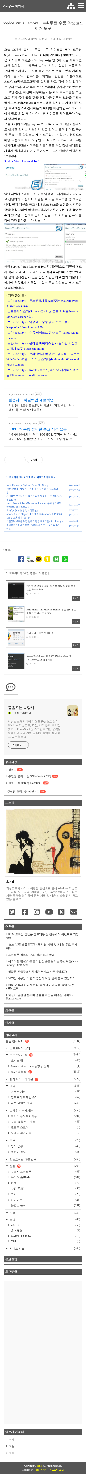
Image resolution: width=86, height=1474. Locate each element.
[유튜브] (49, 912)
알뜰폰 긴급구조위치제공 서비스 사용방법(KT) (37, 971)
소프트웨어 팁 (14, 477)
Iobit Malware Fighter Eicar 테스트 (25, 485)
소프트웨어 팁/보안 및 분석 (32, 39)
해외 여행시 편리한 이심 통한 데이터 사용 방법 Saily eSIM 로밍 (40, 986)
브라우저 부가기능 (44, 1110)
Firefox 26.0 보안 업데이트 (20, 510)
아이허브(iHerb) (45, 1177)
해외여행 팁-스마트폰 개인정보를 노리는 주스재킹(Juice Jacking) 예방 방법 (42, 963)
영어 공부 (45, 1146)
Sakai (39, 1465)
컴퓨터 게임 (45, 1091)
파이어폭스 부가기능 (45, 1116)
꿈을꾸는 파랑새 (13, 6)
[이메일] (74, 912)
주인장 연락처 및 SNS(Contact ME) (32, 776)
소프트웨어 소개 (44, 1048)
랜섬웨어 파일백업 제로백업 (31, 400)
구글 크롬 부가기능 (45, 1121)
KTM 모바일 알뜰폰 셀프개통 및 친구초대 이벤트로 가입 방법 (42, 936)
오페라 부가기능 (45, 1133)
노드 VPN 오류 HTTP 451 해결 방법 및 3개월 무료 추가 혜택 (41, 946)
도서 (45, 1194)
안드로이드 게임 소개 (45, 1097)
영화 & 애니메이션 (44, 1079)
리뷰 (44, 1213)
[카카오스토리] (47, 559)
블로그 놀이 (45, 1205)
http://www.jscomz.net (21, 394)
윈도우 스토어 (45, 1127)
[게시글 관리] (21, 460)
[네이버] (56, 559)
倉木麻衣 (45, 1230)
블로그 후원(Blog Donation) (28, 782)
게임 (44, 1086)
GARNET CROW (45, 1236)
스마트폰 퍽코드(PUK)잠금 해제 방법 (31, 954)
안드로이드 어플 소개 (44, 1159)
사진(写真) (45, 1188)
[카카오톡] (39, 559)
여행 (45, 1183)
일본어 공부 (45, 1151)
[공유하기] (16, 460)
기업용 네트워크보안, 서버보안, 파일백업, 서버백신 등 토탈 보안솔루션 (41, 408)
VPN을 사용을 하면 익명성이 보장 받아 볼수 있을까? (41, 978)
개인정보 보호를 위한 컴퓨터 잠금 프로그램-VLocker (32, 521)
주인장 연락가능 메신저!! (26, 791)
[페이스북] (21, 559)
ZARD (45, 1225)
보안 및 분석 (29, 477)
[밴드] (65, 559)
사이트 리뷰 (44, 1248)
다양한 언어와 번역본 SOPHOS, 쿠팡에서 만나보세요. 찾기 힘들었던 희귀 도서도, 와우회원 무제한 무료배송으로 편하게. (42, 437)
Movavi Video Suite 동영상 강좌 (45, 1066)
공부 (44, 1140)
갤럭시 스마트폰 (45, 1171)
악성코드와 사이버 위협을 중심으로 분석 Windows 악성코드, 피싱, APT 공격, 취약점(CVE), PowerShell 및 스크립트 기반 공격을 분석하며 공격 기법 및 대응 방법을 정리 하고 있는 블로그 (34, 729)
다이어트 (45, 1199)
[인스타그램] (37, 912)
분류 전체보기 (43, 1041)
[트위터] (30, 559)
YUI (45, 1241)
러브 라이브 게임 (45, 1102)
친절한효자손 (40, 1469)
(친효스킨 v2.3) (56, 1469)
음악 (44, 1219)
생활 (44, 1166)
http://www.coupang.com (22, 423)
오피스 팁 (45, 1060)
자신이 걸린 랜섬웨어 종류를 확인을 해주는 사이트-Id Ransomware (40, 997)
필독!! (15, 769)
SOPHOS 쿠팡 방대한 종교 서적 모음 (37, 429)
